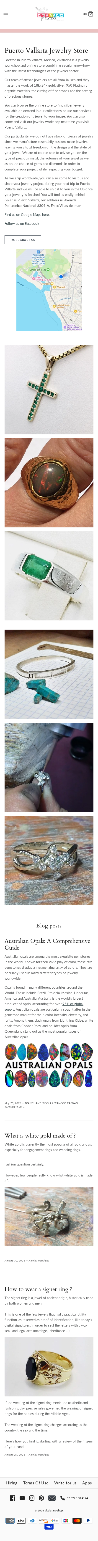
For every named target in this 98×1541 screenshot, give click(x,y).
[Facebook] (12, 1498)
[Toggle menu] (5, 14)
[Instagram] (31, 1498)
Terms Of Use (36, 1483)
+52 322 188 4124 (76, 1498)
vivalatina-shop (54, 1510)
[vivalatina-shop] (49, 14)
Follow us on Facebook (22, 223)
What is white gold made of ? (40, 1136)
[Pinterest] (41, 1498)
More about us (22, 239)
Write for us (65, 1483)
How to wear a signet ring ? (38, 1289)
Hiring (12, 1483)
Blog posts (49, 925)
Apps (87, 1483)
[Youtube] (22, 1498)
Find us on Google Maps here (27, 214)
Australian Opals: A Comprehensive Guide (47, 944)
